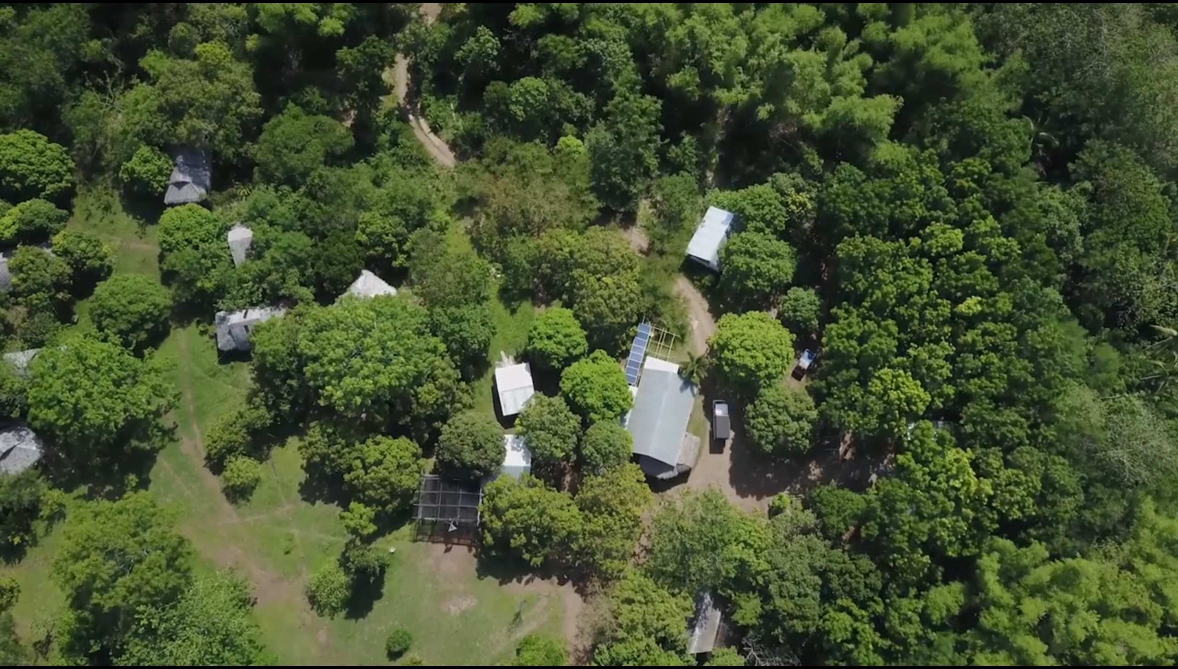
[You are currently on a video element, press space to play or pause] (589, 334)
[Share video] (1167, 11)
